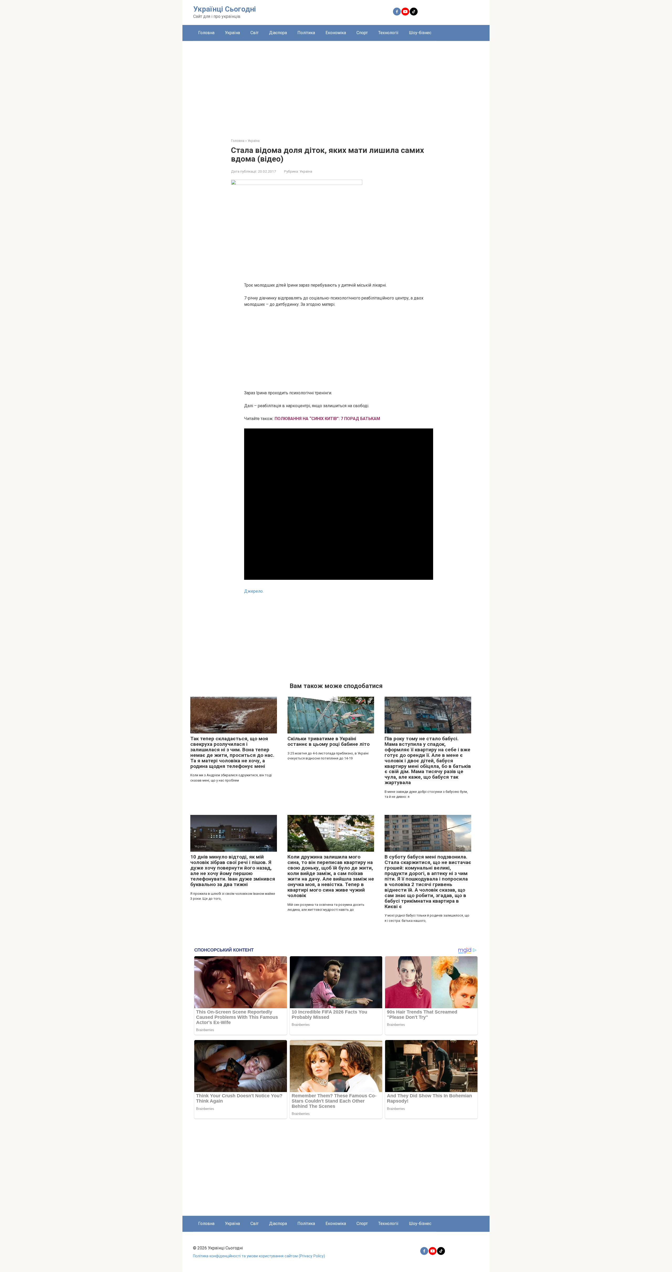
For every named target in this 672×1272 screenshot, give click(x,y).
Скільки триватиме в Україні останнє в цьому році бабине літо (328, 741)
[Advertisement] (336, 85)
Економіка (336, 32)
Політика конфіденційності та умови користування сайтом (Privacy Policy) (259, 1256)
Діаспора (278, 32)
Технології (388, 32)
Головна (206, 32)
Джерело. (254, 591)
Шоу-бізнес (420, 32)
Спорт (362, 32)
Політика (306, 32)
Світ (254, 32)
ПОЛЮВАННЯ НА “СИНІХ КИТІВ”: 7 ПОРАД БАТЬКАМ (327, 418)
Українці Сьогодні (224, 9)
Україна (232, 32)
